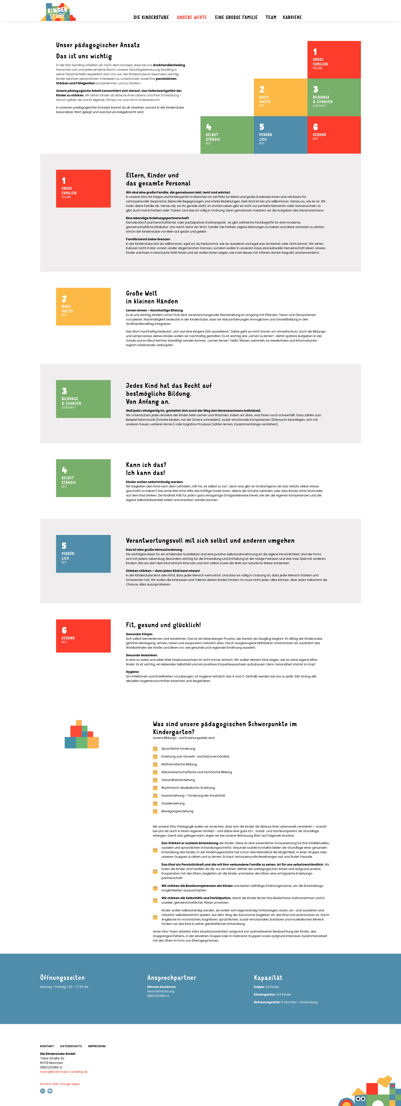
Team (271, 17)
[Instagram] (42, 1090)
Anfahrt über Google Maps (60, 1084)
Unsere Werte (192, 17)
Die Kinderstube (151, 17)
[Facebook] (49, 1090)
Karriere (292, 17)
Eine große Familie (236, 17)
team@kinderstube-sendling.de (64, 1072)
